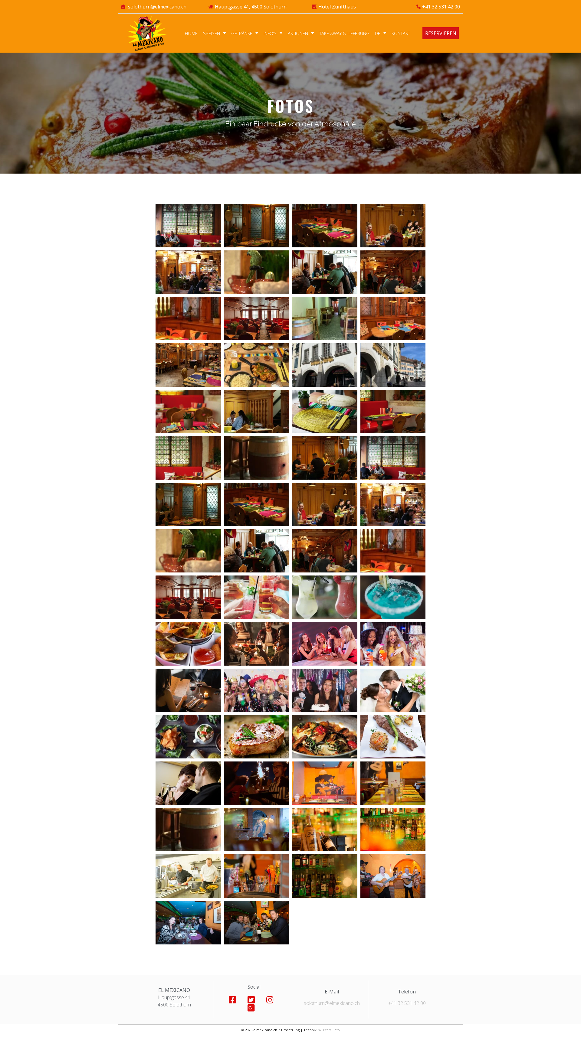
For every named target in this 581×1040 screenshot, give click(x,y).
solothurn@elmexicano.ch (332, 1003)
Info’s (270, 33)
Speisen (211, 33)
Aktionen (298, 33)
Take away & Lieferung (344, 33)
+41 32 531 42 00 (407, 1003)
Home (191, 33)
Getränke (241, 33)
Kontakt (401, 33)
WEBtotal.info (329, 1030)
